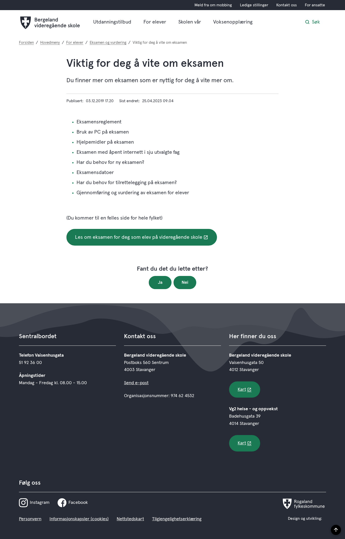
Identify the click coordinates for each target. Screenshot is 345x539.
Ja (160, 282)
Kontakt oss (286, 5)
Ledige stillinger (254, 5)
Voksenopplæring (233, 22)
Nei (185, 282)
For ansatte (315, 5)
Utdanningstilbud (112, 22)
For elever (154, 22)
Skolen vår (189, 22)
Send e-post (136, 383)
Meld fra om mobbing (213, 5)
